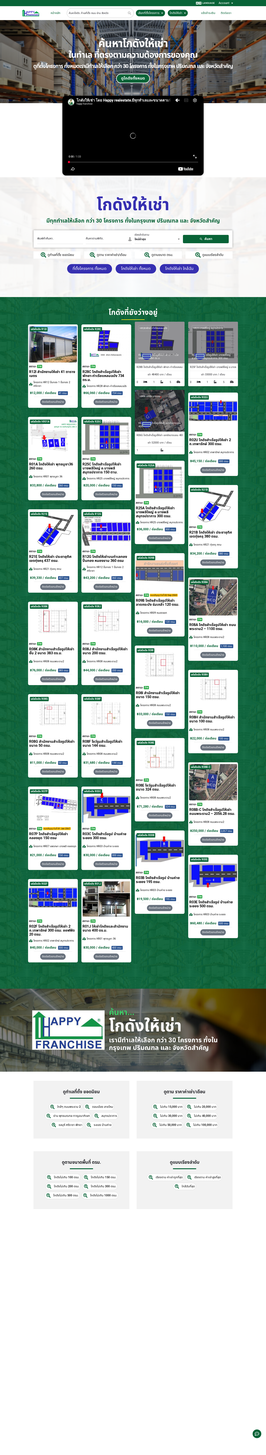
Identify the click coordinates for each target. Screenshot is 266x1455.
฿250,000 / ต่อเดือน (204, 830)
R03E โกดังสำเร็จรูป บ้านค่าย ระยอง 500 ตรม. (211, 904)
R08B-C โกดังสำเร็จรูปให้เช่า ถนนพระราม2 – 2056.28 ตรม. (212, 811)
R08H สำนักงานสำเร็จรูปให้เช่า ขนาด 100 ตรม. (212, 719)
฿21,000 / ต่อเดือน (43, 855)
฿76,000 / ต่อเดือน (43, 670)
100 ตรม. (224, 739)
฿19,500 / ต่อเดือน (150, 899)
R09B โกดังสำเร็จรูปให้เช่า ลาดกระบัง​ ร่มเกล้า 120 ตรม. (157, 602)
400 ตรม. (117, 948)
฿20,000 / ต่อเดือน (96, 485)
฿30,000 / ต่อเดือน (96, 855)
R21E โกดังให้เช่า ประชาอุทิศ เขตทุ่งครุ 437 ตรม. (50, 558)
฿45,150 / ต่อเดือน (203, 461)
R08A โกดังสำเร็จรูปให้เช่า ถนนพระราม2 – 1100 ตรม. (212, 627)
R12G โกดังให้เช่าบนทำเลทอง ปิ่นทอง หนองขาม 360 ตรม (105, 558)
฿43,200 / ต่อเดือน (96, 577)
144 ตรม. (117, 763)
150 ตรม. (117, 486)
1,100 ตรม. (227, 646)
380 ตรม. (224, 554)
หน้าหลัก (55, 13)
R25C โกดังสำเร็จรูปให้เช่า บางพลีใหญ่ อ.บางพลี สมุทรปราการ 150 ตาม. (102, 468)
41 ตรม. (63, 393)
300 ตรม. (224, 461)
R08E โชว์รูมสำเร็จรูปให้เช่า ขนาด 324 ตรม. (156, 787)
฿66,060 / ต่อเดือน (96, 393)
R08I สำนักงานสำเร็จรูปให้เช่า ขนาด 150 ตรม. (158, 695)
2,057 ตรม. (227, 831)
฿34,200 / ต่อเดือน (203, 553)
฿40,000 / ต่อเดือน (43, 947)
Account (224, 3)
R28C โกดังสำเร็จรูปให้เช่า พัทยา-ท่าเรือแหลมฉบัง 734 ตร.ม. (103, 376)
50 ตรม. (63, 763)
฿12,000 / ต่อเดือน (43, 393)
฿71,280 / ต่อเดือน (150, 806)
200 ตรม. (117, 670)
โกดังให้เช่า (176, 13)
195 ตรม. (170, 899)
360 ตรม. (117, 578)
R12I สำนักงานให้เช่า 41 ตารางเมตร (52, 374)
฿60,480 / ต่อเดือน (203, 923)
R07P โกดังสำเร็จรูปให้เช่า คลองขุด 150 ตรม (48, 836)
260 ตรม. (64, 486)
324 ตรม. (170, 807)
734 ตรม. (117, 393)
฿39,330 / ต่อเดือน (43, 577)
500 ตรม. (224, 923)
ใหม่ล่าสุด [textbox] (140, 239)
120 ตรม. (170, 622)
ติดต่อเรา (226, 13)
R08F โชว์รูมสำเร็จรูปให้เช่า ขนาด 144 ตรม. (102, 743)
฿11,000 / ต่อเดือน (43, 762)
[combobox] (157, 239)
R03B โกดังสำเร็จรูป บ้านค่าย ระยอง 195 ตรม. (158, 880)
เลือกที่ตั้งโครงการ (148, 13)
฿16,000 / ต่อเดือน (150, 621)
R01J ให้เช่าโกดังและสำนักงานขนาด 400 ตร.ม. (105, 928)
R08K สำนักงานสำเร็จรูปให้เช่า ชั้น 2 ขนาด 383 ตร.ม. (51, 651)
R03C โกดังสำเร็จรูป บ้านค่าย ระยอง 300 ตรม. (104, 836)
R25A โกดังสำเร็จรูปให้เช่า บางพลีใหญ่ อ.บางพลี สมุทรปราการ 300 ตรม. (155, 512)
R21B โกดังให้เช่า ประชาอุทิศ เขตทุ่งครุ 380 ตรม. (210, 534)
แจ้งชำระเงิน (208, 13)
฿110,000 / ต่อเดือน (204, 646)
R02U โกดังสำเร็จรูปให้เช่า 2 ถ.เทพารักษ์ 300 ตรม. (210, 442)
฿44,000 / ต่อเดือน (96, 670)
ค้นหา (208, 239)
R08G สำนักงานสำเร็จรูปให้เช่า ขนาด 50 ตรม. (52, 743)
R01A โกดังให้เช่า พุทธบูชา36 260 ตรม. (51, 466)
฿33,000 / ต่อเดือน (150, 714)
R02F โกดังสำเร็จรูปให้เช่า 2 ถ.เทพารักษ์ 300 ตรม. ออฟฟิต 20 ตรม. (52, 930)
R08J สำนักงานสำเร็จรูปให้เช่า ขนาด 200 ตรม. (105, 651)
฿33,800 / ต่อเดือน (43, 485)
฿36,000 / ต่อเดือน (150, 529)
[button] (213, 470)
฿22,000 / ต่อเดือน (203, 738)
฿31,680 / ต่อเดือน (96, 762)
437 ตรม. (64, 578)
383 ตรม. (64, 670)
